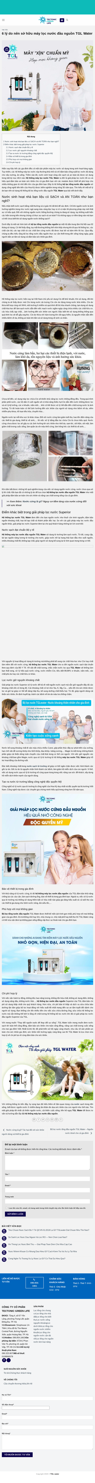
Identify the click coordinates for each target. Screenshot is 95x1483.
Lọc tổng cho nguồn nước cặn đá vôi (42, 1335)
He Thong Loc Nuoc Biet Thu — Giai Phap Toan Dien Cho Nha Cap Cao (40, 1244)
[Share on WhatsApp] (34, 1120)
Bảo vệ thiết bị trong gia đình (19, 156)
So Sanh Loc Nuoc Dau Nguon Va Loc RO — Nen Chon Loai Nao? (37, 1237)
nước (76, 1104)
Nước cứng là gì (32, 501)
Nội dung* (6, 1433)
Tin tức (5, 30)
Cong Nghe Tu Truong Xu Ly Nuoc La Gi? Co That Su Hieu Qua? (36, 1259)
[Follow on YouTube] (9, 1360)
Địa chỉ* (5, 1424)
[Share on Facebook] (38, 1120)
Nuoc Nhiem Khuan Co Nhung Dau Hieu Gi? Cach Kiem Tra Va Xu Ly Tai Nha (42, 1251)
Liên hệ (29, 1384)
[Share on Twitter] (43, 1120)
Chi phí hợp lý (13, 162)
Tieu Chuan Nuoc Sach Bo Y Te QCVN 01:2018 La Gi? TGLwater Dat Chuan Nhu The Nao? (48, 1230)
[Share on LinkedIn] (56, 1120)
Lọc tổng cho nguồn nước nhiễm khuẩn (43, 1329)
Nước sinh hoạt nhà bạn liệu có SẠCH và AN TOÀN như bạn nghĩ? (31, 141)
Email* (4, 1414)
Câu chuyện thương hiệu (15, 1384)
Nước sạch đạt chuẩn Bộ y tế (19, 147)
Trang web (9, 1197)
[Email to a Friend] (48, 1120)
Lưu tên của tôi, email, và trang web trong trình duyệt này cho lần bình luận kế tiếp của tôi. (47, 1208)
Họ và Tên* (6, 1395)
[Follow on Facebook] (4, 1360)
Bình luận (9, 1153)
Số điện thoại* (8, 1405)
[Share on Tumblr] (61, 1120)
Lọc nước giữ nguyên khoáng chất (21, 150)
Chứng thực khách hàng (20, 1373)
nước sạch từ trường (37, 766)
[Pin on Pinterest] (52, 1120)
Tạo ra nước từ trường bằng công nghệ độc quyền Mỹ (29, 153)
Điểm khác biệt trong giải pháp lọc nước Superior (23, 144)
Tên (7, 1174)
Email (8, 1185)
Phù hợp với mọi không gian (19, 159)
